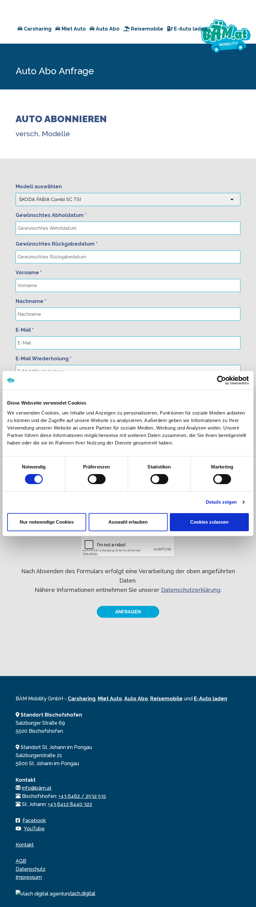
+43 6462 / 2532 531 (82, 796)
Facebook (34, 820)
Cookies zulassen (209, 522)
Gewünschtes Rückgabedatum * (56, 244)
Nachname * (31, 301)
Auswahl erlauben (128, 522)
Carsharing (37, 29)
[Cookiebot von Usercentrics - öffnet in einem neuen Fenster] (221, 380)
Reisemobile (146, 29)
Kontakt (25, 845)
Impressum (29, 877)
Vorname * (29, 273)
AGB (21, 861)
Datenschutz (31, 869)
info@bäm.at (37, 788)
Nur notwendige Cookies (47, 522)
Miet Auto (73, 29)
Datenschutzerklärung (190, 590)
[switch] (97, 479)
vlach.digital (81, 893)
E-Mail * (25, 330)
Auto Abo (107, 29)
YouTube (34, 829)
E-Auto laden (190, 29)
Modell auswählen (39, 187)
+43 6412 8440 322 (70, 804)
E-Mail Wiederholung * (43, 359)
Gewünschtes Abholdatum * (51, 215)
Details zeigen (221, 502)
